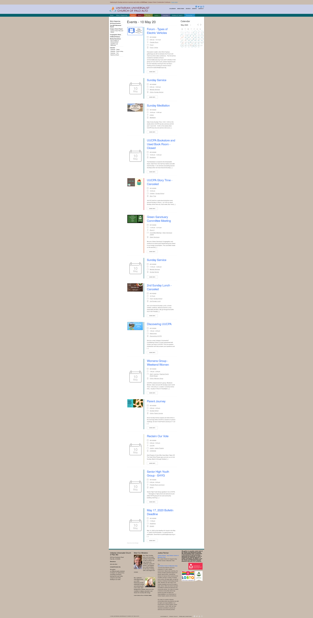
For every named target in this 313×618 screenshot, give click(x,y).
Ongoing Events (164, 374)
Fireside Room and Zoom (157, 485)
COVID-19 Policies (115, 36)
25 (182, 46)
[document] (156, 282)
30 (192, 32)
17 (202, 39)
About (140, 15)
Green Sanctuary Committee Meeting (159, 219)
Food (151, 299)
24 (202, 42)
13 (189, 39)
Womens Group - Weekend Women (158, 363)
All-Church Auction (115, 23)
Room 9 (152, 230)
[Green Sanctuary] (199, 575)
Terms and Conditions (185, 616)
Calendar (172, 8)
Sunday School (159, 193)
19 (185, 42)
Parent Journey (156, 401)
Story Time (153, 196)
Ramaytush (193, 552)
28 (185, 32)
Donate (194, 8)
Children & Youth (176, 15)
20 (189, 42)
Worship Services (155, 89)
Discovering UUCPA (159, 324)
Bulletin (152, 526)
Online (156, 47)
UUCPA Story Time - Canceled (159, 182)
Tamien (186, 552)
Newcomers (153, 333)
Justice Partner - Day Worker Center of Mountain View (168, 556)
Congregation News (115, 34)
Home (111, 15)
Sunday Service (156, 80)
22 (195, 42)
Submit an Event (114, 55)
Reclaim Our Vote (157, 436)
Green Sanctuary (167, 233)
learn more (174, 2)
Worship (148, 15)
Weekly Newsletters (115, 39)
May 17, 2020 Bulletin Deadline (160, 512)
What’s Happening (121, 15)
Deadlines (153, 523)
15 (195, 39)
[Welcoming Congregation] (188, 575)
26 (185, 46)
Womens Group (158, 378)
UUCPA (152, 446)
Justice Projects (159, 448)
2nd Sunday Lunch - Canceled (159, 287)
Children (152, 193)
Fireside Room (154, 42)
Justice (156, 15)
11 (182, 39)
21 (192, 42)
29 (189, 32)
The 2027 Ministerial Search (115, 26)
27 (182, 32)
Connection (189, 15)
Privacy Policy (173, 616)
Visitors (133, 15)
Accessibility (164, 616)
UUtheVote (153, 451)
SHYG (151, 487)
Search (188, 8)
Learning (165, 15)
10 (202, 36)
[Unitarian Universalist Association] (195, 566)
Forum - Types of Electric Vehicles (157, 31)
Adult (151, 374)
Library (152, 115)
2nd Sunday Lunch (155, 301)
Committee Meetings (156, 233)
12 (185, 39)
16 (198, 39)
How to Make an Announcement (114, 41)
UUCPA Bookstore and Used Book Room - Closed (161, 144)
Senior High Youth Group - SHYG (158, 473)
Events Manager (135, 542)
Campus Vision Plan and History (116, 31)
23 (198, 42)
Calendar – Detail (114, 49)
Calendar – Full (114, 53)
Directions (180, 8)
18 (182, 42)
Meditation (153, 118)
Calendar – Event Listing (116, 51)
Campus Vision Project (116, 29)
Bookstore (153, 157)
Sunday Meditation (158, 105)
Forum (151, 45)
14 (192, 39)
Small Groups (154, 376)
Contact (201, 8)
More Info (152, 71)
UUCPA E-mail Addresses (114, 44)
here (150, 595)
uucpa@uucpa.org (115, 566)
